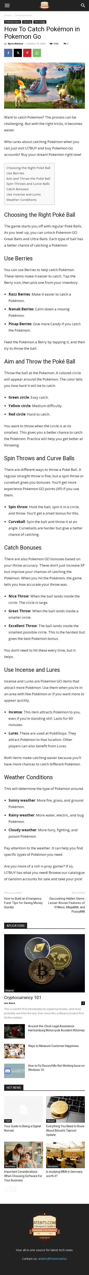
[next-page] (13, 1189)
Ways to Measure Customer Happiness (53, 1046)
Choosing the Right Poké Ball (28, 168)
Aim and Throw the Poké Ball (28, 178)
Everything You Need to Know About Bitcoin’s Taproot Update (65, 1130)
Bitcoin (51, 1120)
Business (10, 1166)
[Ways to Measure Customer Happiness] (14, 1051)
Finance (9, 990)
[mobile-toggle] (7, 5)
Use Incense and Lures (23, 194)
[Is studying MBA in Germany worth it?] (65, 1155)
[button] (83, 5)
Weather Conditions (21, 200)
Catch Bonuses (17, 189)
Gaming (27, 21)
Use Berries (15, 173)
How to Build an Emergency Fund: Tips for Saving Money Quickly (23, 903)
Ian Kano (9, 1003)
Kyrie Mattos (15, 43)
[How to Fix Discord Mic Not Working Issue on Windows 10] (14, 1071)
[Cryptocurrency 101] (44, 963)
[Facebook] (8, 53)
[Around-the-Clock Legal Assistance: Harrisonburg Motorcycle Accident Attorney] (14, 1031)
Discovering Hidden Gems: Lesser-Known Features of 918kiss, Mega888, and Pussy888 (66, 905)
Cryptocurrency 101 (22, 997)
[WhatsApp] (37, 53)
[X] (18, 53)
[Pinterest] (27, 53)
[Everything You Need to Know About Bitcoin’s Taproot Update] (65, 1109)
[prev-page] (6, 1189)
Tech (8, 1120)
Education (52, 1166)
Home (7, 15)
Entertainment (23, 15)
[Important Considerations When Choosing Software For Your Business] (23, 1155)
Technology (40, 21)
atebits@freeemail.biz (52, 1259)
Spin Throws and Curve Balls (28, 184)
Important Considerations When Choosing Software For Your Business (23, 1176)
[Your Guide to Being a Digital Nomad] (23, 1109)
